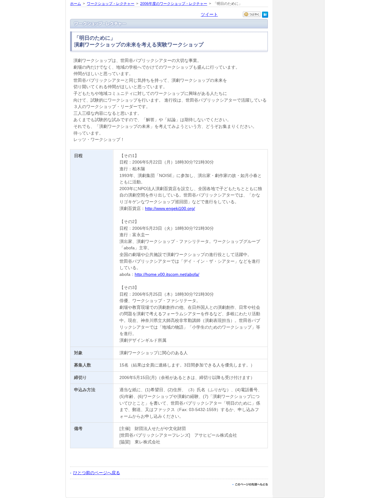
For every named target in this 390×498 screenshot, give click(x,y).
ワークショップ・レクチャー (110, 3)
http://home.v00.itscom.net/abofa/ (167, 274)
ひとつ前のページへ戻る (96, 472)
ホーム (75, 3)
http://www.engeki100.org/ (170, 208)
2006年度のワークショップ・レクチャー (173, 3)
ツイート (209, 14)
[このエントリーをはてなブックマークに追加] (265, 16)
